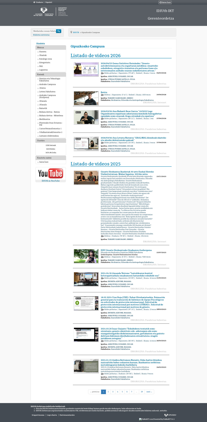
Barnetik (43, 108)
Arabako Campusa (47, 84)
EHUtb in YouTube (51, 181)
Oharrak (43, 55)
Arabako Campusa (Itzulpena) (47, 96)
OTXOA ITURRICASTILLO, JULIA (121, 79)
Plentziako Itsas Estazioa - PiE (51, 124)
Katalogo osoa (45, 59)
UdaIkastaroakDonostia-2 (50, 132)
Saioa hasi (166, 2)
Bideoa (107, 95)
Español (48, 2)
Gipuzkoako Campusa (91, 32)
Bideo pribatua (110, 73)
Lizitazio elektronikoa (49, 136)
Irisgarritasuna (38, 415)
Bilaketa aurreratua (41, 35)
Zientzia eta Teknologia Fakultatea (49, 80)
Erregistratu (44, 63)
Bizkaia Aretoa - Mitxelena (51, 116)
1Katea (42, 88)
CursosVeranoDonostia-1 (50, 129)
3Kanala (43, 101)
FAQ (41, 66)
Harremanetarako (67, 415)
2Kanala (43, 105)
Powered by (164, 419)
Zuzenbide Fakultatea (120, 81)
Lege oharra (52, 415)
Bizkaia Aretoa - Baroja (49, 112)
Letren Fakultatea (47, 92)
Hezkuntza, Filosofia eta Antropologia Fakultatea (132, 100)
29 (142, 392)
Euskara (39, 2)
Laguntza (43, 70)
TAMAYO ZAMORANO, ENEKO (120, 98)
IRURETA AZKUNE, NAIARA (119, 281)
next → (149, 392)
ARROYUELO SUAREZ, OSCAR (120, 76)
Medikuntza (44, 119)
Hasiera (40, 43)
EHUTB (76, 32)
